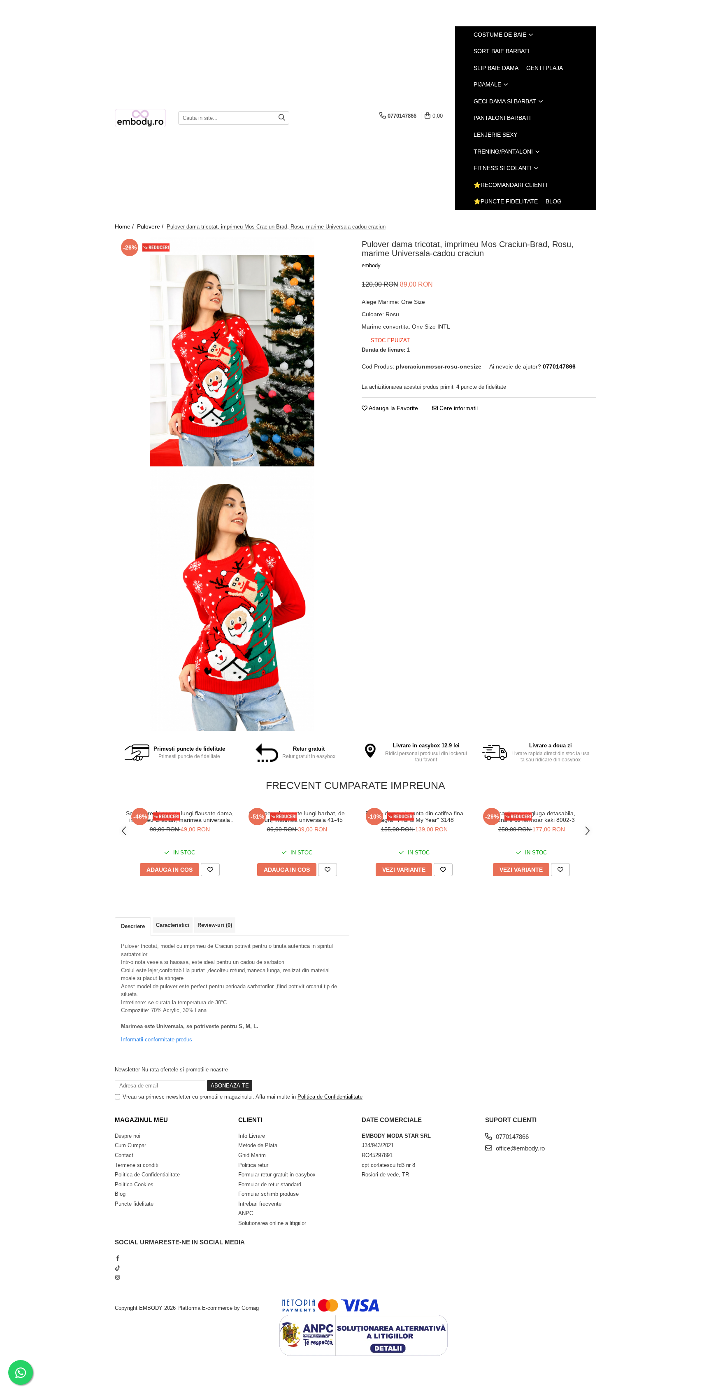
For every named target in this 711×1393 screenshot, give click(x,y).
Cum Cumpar (130, 1145)
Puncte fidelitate (134, 1204)
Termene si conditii (137, 1165)
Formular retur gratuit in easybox (277, 1174)
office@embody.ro (519, 1148)
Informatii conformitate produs (156, 1039)
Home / (125, 226)
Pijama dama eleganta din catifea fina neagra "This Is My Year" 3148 (414, 816)
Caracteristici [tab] (172, 925)
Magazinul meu (141, 1119)
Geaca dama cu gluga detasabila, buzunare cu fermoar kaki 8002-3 (531, 816)
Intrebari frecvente (259, 1204)
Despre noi (127, 1136)
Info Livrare (251, 1136)
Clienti (250, 1119)
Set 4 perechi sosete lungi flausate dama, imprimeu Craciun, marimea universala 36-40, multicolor (180, 816)
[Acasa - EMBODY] (140, 118)
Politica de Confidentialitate (329, 1097)
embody (371, 265)
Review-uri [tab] (215, 925)
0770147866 (511, 1136)
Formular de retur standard (269, 1184)
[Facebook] (117, 1258)
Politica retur (253, 1165)
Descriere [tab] (133, 926)
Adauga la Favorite (392, 408)
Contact (124, 1155)
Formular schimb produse (268, 1194)
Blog (554, 201)
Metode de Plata (257, 1145)
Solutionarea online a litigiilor (272, 1223)
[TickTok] (117, 1268)
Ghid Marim (252, 1155)
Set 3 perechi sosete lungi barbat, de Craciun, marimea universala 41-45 (297, 816)
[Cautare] (281, 118)
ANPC (245, 1213)
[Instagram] (117, 1277)
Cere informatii (458, 408)
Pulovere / (151, 226)
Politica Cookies (134, 1184)
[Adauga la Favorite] (210, 869)
